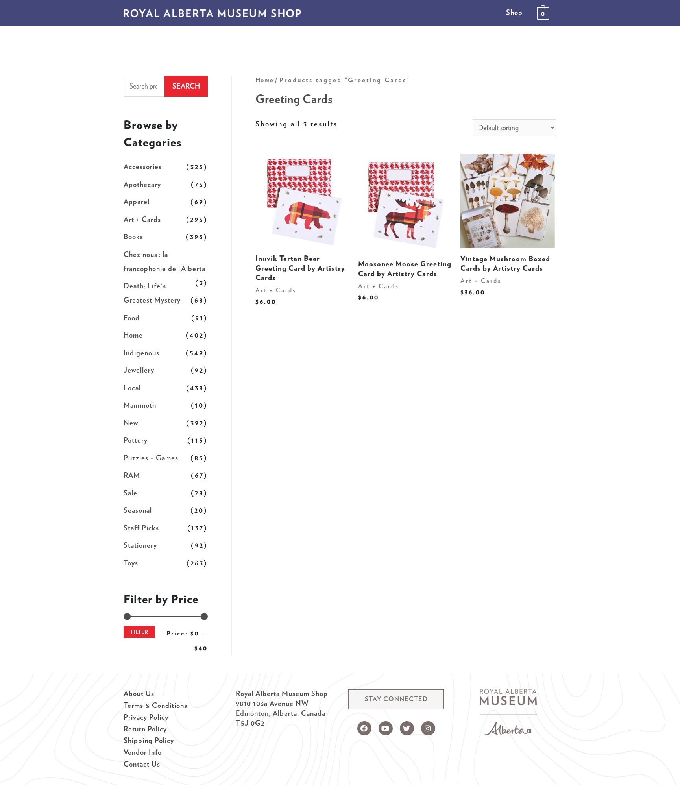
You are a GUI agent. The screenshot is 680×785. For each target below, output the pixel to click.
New (131, 423)
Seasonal (138, 510)
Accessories (143, 167)
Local (132, 388)
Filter (139, 631)
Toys (131, 563)
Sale (130, 493)
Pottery (136, 440)
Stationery (140, 545)
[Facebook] (364, 728)
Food (132, 318)
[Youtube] (386, 728)
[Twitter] (407, 728)
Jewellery (139, 370)
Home (133, 335)
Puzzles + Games (151, 458)
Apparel (137, 202)
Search (186, 86)
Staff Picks (141, 528)
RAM (132, 475)
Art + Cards (142, 219)
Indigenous (141, 353)
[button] (396, 699)
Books (133, 237)
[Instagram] (428, 728)
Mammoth (140, 405)
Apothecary (142, 184)
